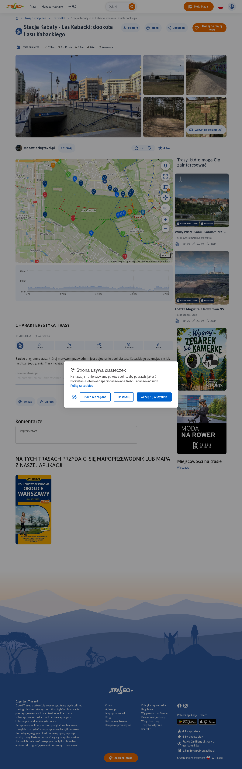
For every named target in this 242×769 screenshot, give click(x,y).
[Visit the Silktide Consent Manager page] (74, 397)
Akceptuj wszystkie (154, 397)
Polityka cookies (81, 385)
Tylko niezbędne (95, 397)
